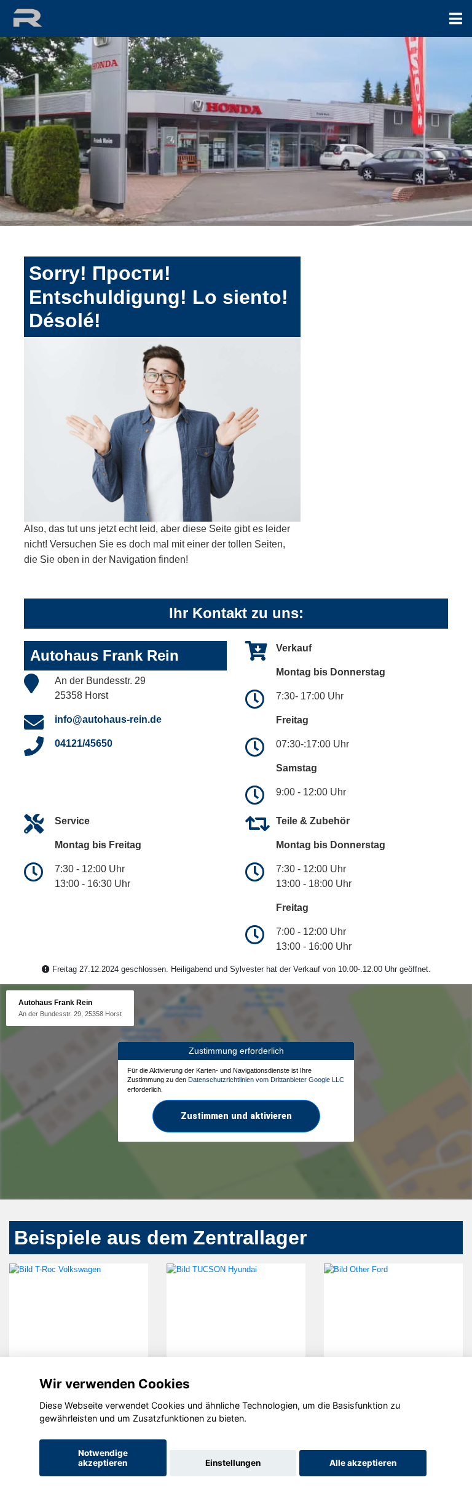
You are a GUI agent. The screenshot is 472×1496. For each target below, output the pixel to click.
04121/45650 (83, 743)
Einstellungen (233, 1463)
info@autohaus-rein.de (108, 719)
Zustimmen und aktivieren (236, 1116)
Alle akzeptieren (362, 1463)
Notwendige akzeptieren (103, 1458)
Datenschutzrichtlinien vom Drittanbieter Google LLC (266, 1079)
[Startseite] (38, 17)
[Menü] (456, 18)
